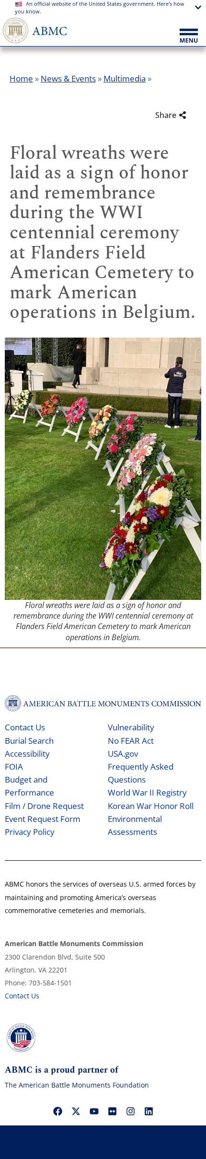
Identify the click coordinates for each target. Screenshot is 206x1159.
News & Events (68, 78)
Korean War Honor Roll (151, 805)
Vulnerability (131, 727)
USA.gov (123, 753)
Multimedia (124, 78)
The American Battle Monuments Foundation (77, 1084)
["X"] (76, 1111)
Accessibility (27, 753)
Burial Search (29, 740)
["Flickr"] (112, 1111)
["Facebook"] (57, 1111)
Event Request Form (42, 818)
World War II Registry (147, 792)
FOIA (14, 766)
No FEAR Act (131, 740)
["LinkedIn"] (148, 1111)
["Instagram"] (130, 1111)
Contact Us (25, 727)
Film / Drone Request (44, 805)
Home (21, 78)
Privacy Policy (30, 831)
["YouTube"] (94, 1111)
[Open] (188, 36)
